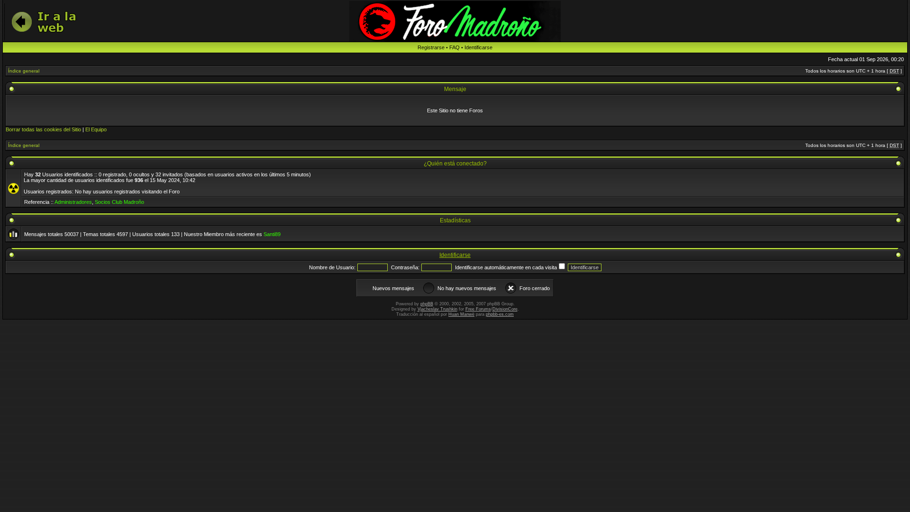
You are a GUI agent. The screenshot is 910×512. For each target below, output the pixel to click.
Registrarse (431, 47)
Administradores (73, 202)
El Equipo (96, 129)
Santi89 (272, 234)
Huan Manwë (461, 314)
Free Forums (478, 309)
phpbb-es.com (500, 314)
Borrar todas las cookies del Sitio (43, 129)
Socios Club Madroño (119, 202)
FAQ (454, 47)
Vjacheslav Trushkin (437, 309)
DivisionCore (505, 309)
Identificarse (478, 47)
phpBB (426, 304)
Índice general (23, 70)
